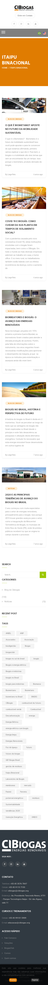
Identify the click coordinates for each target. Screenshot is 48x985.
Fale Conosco (10, 938)
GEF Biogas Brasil (13, 760)
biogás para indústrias (15, 684)
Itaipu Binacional (19, 68)
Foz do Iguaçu (11, 747)
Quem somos (10, 958)
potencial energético (14, 798)
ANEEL (8, 633)
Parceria (23, 791)
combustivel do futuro (31, 703)
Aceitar (13, 980)
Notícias (8, 601)
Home (4, 68)
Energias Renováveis (14, 741)
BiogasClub (9, 948)
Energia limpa (11, 734)
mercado (27, 785)
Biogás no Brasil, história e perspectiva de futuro (22, 411)
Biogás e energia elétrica (16, 665)
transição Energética (14, 817)
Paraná (8, 791)
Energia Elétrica (12, 722)
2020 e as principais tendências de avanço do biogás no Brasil (21, 498)
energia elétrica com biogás (17, 728)
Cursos (7, 953)
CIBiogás (9, 703)
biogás (36, 658)
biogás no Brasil (12, 677)
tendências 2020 (13, 810)
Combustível (35, 709)
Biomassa (37, 684)
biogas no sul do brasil (15, 658)
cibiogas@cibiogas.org (18, 891)
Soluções (8, 943)
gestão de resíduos (14, 766)
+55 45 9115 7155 (17, 887)
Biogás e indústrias (14, 671)
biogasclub (10, 652)
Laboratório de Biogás (15, 779)
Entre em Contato (25, 15)
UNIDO (34, 817)
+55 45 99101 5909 (17, 918)
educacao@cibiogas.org (19, 923)
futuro (29, 747)
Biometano (29, 690)
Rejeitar (35, 980)
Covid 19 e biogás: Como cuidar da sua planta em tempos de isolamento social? (21, 227)
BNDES (34, 696)
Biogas (27, 646)
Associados (10, 639)
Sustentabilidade (13, 804)
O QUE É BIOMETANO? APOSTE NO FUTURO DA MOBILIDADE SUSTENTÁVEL (22, 129)
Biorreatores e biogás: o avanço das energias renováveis (20, 321)
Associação (29, 639)
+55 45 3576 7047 (18, 884)
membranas (10, 785)
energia (32, 715)
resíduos (35, 798)
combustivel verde (13, 709)
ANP (22, 633)
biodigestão (11, 646)
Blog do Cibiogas (12, 590)
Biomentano (11, 690)
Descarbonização (13, 715)
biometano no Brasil (14, 696)
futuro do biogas (13, 753)
